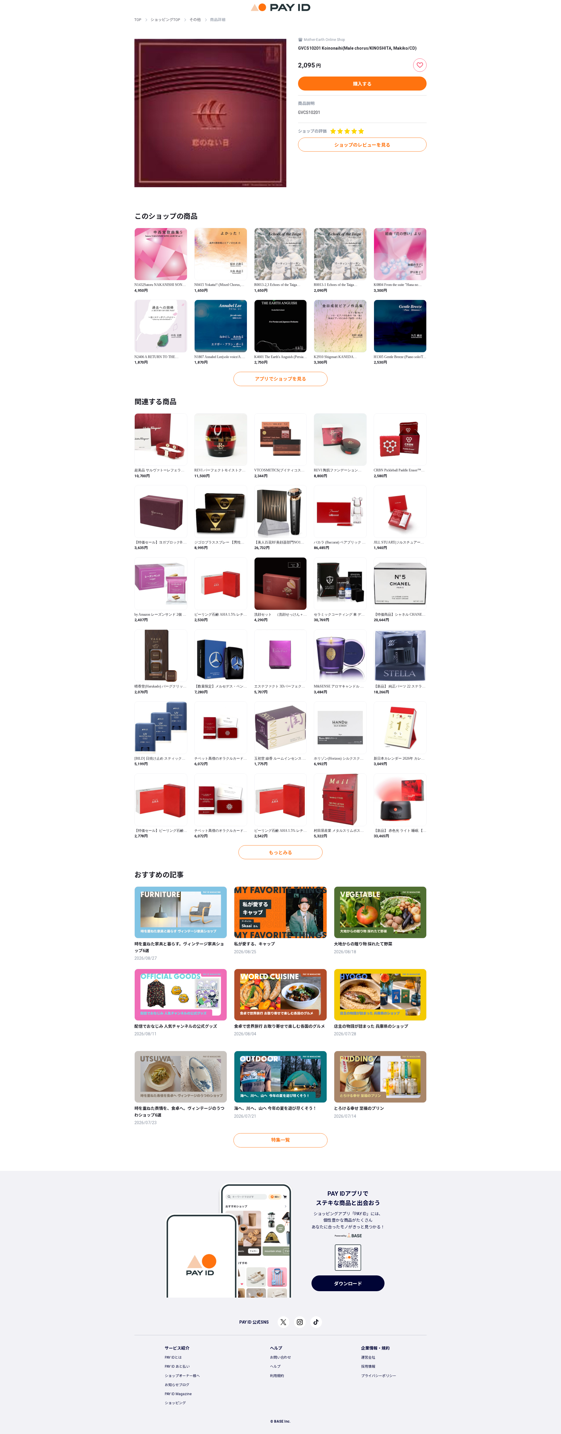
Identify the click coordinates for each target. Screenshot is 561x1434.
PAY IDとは (173, 1357)
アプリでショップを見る (280, 379)
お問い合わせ (280, 1357)
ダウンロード (348, 1284)
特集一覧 (280, 1140)
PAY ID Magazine (178, 1394)
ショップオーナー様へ (182, 1376)
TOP (137, 20)
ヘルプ (275, 1366)
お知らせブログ (177, 1385)
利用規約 (277, 1376)
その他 (195, 20)
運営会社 (368, 1357)
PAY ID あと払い (177, 1366)
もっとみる (280, 852)
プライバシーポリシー (378, 1376)
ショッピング (175, 1403)
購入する (362, 84)
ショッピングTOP (165, 20)
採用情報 (368, 1366)
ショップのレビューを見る (362, 145)
